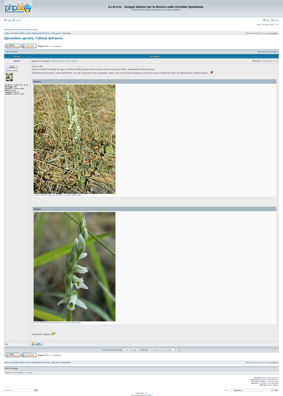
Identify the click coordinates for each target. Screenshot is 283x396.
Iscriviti (18, 20)
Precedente (262, 51)
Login (8, 20)
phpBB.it (149, 395)
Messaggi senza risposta (14, 30)
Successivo (273, 51)
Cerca (276, 20)
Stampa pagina (12, 51)
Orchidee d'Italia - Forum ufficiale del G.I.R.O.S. (31, 33)
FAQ (267, 20)
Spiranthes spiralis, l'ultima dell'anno (33, 38)
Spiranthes (66, 33)
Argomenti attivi (31, 30)
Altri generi (56, 33)
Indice (7, 33)
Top (6, 344)
